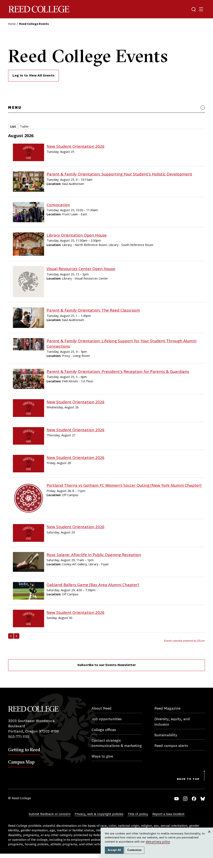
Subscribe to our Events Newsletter (106, 665)
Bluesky (203, 799)
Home (12, 24)
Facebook (194, 799)
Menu (14, 108)
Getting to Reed (24, 750)
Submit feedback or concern (50, 814)
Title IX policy (138, 814)
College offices (104, 730)
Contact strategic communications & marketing (117, 743)
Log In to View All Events (33, 75)
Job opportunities (106, 719)
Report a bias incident (168, 814)
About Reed (101, 708)
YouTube (176, 799)
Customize (134, 850)
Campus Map (21, 762)
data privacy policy (158, 841)
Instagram (185, 799)
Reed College (39, 9)
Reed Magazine (167, 708)
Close (209, 835)
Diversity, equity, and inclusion (172, 721)
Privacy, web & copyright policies (99, 814)
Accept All (114, 850)
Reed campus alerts (171, 746)
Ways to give (102, 756)
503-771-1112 (18, 737)
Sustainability (165, 735)
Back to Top (188, 779)
